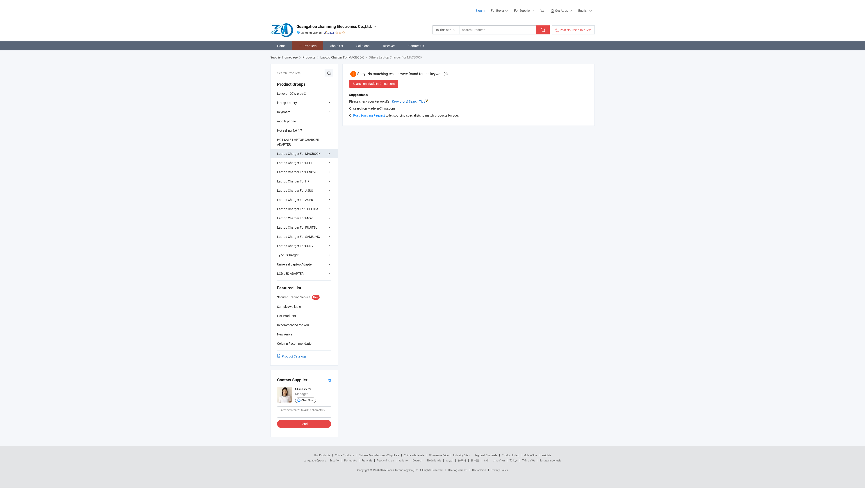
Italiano (403, 460)
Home (281, 46)
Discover (389, 46)
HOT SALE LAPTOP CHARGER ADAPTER (298, 141)
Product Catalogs (294, 356)
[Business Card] (329, 380)
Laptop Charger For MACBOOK (299, 153)
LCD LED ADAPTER (290, 273)
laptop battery (287, 103)
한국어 (462, 460)
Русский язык (385, 460)
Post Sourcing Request (576, 30)
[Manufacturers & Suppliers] (299, 9)
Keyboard (284, 112)
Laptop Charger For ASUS (295, 190)
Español (334, 460)
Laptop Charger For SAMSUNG (298, 236)
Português (350, 460)
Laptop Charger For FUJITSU (297, 227)
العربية (449, 460)
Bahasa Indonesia (550, 460)
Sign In (480, 10)
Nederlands (434, 460)
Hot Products (322, 455)
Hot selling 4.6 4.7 (289, 130)
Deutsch (417, 460)
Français (367, 460)
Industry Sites (461, 455)
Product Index (510, 455)
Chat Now (307, 400)
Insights (546, 455)
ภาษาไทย (499, 460)
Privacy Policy (499, 470)
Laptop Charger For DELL (295, 163)
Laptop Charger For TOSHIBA (297, 209)
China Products (344, 455)
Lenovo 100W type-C (291, 93)
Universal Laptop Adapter (295, 264)
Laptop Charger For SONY (295, 246)
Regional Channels (485, 455)
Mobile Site (530, 455)
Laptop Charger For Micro (295, 218)
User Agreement (457, 470)
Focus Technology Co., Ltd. (403, 470)
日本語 (475, 460)
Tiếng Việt (528, 460)
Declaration (479, 470)
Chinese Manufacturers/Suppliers (379, 455)
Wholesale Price (438, 455)
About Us (336, 46)
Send (304, 424)
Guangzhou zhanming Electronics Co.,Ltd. (334, 26)
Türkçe (513, 460)
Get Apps (561, 10)
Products (310, 46)
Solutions (362, 46)
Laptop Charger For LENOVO (297, 172)
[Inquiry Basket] (542, 10)
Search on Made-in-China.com (374, 83)
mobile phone (286, 121)
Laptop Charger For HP (293, 181)
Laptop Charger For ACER (295, 200)
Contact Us (416, 46)
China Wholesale (414, 455)
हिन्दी (486, 460)
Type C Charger (287, 255)
